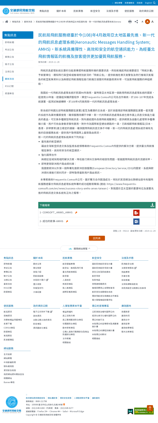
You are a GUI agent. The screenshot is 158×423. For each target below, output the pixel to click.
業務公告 (8, 271)
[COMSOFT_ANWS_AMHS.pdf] (136, 213)
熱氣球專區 (68, 283)
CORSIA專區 (9, 327)
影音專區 (37, 323)
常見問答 (8, 335)
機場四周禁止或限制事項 (103, 287)
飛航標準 (125, 271)
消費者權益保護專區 (13, 319)
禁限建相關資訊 (99, 283)
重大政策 (37, 283)
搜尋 (154, 3)
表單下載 (8, 323)
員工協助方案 (69, 315)
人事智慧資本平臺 (72, 305)
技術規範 (125, 279)
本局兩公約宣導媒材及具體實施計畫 (105, 325)
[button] (17, 42)
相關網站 (8, 378)
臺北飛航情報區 (70, 271)
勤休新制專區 (69, 327)
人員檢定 (67, 279)
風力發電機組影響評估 (102, 299)
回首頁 (140, 2)
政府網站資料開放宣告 (14, 374)
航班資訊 (8, 311)
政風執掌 (125, 311)
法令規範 (67, 338)
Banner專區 (9, 382)
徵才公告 (8, 275)
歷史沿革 (37, 263)
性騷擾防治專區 (70, 323)
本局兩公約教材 (99, 334)
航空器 (66, 275)
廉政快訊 (125, 315)
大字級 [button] (152, 21)
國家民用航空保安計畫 (102, 267)
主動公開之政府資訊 (42, 319)
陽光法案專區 (127, 331)
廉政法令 (125, 319)
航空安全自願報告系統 (102, 291)
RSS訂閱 (8, 287)
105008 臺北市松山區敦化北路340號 (47, 404)
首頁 (7, 21)
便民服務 (8, 305)
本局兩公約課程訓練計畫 (103, 330)
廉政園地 (126, 305)
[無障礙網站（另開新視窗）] (144, 412)
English (148, 2)
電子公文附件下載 (41, 311)
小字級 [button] (142, 21)
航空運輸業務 (69, 263)
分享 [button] (136, 21)
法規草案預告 (127, 267)
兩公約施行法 (98, 319)
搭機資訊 (8, 315)
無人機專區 (68, 287)
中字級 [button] (147, 21)
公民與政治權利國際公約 (103, 311)
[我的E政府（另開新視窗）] (131, 412)
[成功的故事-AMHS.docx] (136, 221)
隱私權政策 (9, 366)
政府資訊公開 (40, 305)
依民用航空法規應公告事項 (133, 287)
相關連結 (67, 342)
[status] (79, 249)
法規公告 (8, 279)
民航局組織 (38, 275)
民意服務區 (129, 2)
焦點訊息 (16, 21)
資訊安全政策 (10, 370)
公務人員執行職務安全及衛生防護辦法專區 (76, 333)
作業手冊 (125, 275)
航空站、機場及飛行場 (73, 267)
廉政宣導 (125, 323)
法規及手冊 (127, 258)
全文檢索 (8, 354)
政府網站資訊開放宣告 (35, 397)
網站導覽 (118, 2)
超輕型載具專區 (70, 291)
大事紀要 (37, 291)
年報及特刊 (38, 287)
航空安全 (97, 258)
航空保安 (96, 275)
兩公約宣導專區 (100, 305)
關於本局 (38, 258)
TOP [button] (150, 408)
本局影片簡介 (39, 279)
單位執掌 (37, 267)
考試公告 (8, 267)
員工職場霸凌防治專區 (73, 319)
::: (112, 2)
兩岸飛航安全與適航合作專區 (105, 295)
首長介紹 (37, 271)
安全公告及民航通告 (101, 271)
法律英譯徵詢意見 (129, 283)
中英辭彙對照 (10, 362)
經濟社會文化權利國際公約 (104, 315)
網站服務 (8, 348)
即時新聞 (8, 263)
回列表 (97, 238)
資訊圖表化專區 (40, 327)
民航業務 (67, 258)
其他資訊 (37, 315)
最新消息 (28, 21)
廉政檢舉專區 (127, 327)
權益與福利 (68, 311)
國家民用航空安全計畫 (102, 263)
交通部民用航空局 (18, 11)
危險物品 (96, 279)
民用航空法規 (127, 263)
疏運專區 (8, 291)
